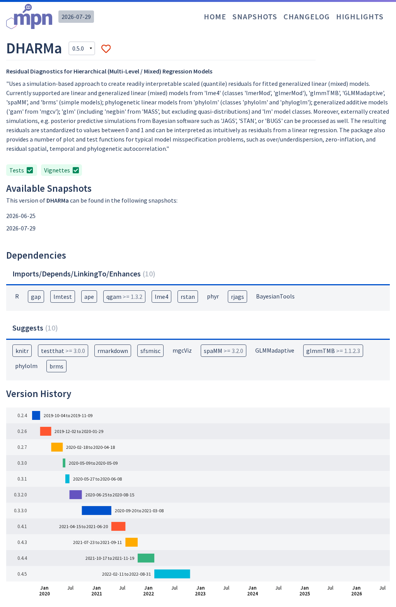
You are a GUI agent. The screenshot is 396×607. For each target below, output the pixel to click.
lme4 (161, 296)
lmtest (62, 296)
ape (89, 296)
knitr (22, 351)
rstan (188, 296)
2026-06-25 (21, 216)
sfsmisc (150, 351)
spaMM (223, 351)
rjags (237, 296)
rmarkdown (112, 351)
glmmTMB (333, 351)
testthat (63, 351)
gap (36, 296)
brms (56, 366)
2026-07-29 (76, 16)
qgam (124, 296)
